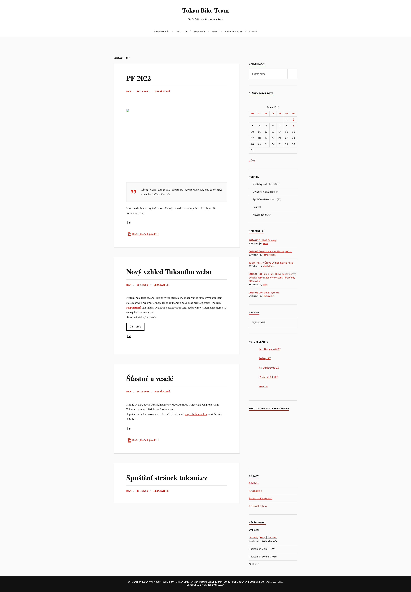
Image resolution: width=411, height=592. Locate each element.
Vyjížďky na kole (262, 184)
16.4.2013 (142, 491)
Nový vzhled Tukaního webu (169, 271)
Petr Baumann (269, 255)
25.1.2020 (142, 285)
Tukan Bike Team (205, 10)
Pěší (255, 207)
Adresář (253, 31)
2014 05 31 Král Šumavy (262, 240)
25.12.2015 (143, 392)
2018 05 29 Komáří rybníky (264, 292)
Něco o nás (181, 31)
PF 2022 (138, 78)
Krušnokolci (255, 491)
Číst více (135, 327)
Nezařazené (162, 92)
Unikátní (272, 537)
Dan (128, 92)
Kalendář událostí (234, 31)
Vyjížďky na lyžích (263, 191)
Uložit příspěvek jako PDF (145, 234)
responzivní (133, 307)
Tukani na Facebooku (260, 498)
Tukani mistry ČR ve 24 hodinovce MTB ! (271, 262)
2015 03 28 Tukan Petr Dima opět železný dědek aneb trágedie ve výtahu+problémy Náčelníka (272, 278)
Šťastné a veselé (149, 378)
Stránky (253, 537)
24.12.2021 (143, 92)
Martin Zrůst (268, 266)
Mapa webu (200, 31)
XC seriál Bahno (258, 506)
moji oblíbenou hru (196, 414)
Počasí (215, 31)
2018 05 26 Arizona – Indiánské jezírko (270, 251)
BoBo (265, 244)
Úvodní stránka (162, 31)
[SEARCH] (292, 74)
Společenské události (264, 199)
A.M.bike (254, 483)
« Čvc (252, 161)
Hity (263, 537)
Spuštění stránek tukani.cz (166, 477)
